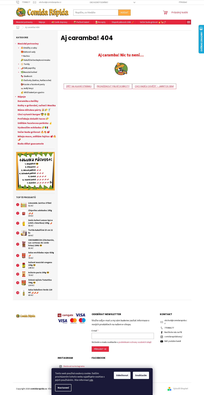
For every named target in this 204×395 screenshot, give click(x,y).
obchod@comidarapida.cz (175, 322)
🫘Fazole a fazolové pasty (33, 84)
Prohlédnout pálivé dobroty (113, 86)
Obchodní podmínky (99, 2)
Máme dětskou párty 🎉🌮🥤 (34, 110)
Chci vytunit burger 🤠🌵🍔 (34, 114)
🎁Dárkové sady (28, 51)
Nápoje (22, 96)
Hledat (124, 12)
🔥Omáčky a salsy (29, 47)
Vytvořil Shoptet (180, 388)
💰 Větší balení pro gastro (32, 92)
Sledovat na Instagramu (74, 366)
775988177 (169, 327)
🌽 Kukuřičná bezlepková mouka (35, 60)
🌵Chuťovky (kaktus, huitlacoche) (36, 80)
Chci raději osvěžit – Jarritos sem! (154, 86)
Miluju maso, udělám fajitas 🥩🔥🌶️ (37, 138)
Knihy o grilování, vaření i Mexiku (37, 105)
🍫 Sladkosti (26, 76)
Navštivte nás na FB (173, 332)
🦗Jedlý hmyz (27, 88)
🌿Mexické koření (29, 72)
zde (91, 380)
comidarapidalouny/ (173, 336)
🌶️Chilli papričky (28, 68)
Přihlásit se (100, 349)
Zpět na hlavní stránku (79, 86)
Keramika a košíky (28, 101)
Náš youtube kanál (172, 341)
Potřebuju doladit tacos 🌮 (33, 118)
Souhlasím (141, 375)
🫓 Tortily (25, 64)
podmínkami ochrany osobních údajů (135, 342)
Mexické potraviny (28, 43)
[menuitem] (24, 22)
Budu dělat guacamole (31, 143)
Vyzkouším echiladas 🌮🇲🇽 (33, 127)
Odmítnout (122, 375)
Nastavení (63, 387)
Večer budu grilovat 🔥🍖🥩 (34, 132)
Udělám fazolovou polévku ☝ (35, 123)
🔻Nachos (25, 56)
